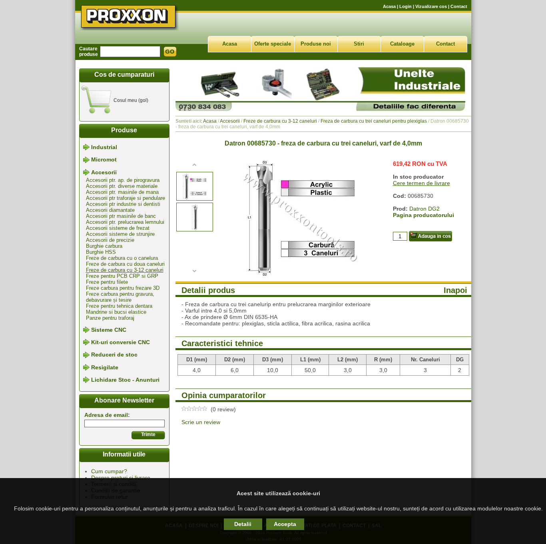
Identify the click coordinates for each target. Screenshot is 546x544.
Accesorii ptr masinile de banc (121, 216)
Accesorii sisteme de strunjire (120, 234)
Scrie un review (200, 422)
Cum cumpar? (109, 471)
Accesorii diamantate (110, 210)
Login (405, 6)
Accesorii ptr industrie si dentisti (123, 204)
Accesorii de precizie (110, 240)
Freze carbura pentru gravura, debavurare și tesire (120, 297)
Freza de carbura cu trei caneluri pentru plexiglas (374, 121)
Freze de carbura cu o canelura (122, 258)
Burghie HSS (101, 252)
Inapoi (455, 290)
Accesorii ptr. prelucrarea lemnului (125, 222)
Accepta (285, 524)
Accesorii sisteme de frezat (117, 228)
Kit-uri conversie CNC (120, 342)
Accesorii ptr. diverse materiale (121, 186)
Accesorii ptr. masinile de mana (122, 192)
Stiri (359, 44)
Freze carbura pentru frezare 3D (122, 288)
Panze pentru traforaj (110, 318)
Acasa (389, 6)
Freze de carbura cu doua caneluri (125, 264)
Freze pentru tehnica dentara (119, 306)
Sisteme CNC (108, 330)
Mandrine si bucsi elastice (116, 312)
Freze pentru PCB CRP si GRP (122, 276)
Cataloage (402, 44)
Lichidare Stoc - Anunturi (125, 380)
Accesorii (104, 172)
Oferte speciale (272, 44)
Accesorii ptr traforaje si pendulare (125, 198)
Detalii (242, 524)
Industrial (104, 147)
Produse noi (316, 44)
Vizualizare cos (431, 6)
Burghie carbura (104, 246)
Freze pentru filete (107, 282)
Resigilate (104, 367)
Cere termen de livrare (421, 183)
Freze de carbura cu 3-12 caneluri (124, 270)
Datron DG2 (424, 208)
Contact (458, 6)
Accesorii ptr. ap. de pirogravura (122, 180)
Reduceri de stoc (114, 355)
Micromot (104, 160)
